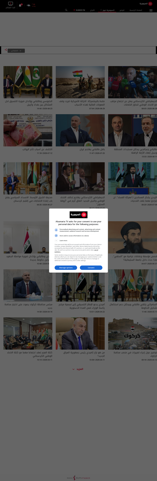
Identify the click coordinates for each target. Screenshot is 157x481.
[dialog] (78, 240)
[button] (78, 240)
